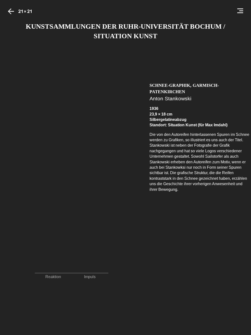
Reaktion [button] (53, 277)
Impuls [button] (90, 277)
